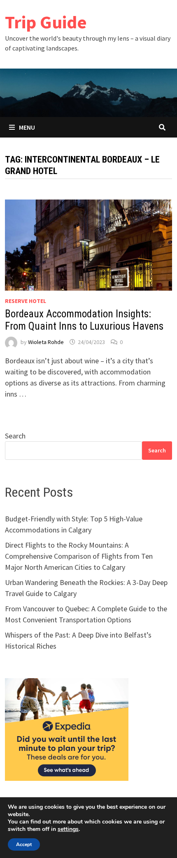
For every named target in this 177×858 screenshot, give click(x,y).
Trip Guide (46, 22)
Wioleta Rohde (46, 342)
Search (15, 435)
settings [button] (68, 829)
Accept (24, 844)
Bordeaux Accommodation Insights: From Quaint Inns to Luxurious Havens (84, 320)
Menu (27, 127)
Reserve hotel (25, 301)
